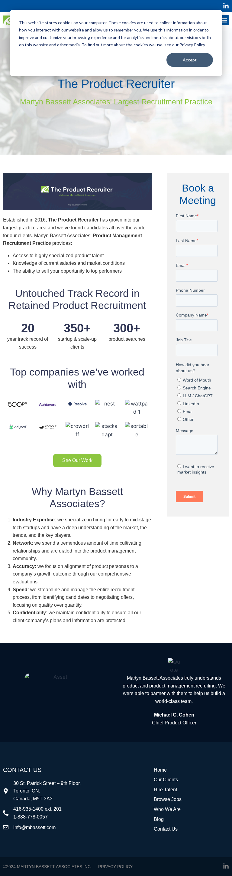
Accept (190, 59)
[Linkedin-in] (226, 6)
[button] (224, 20)
